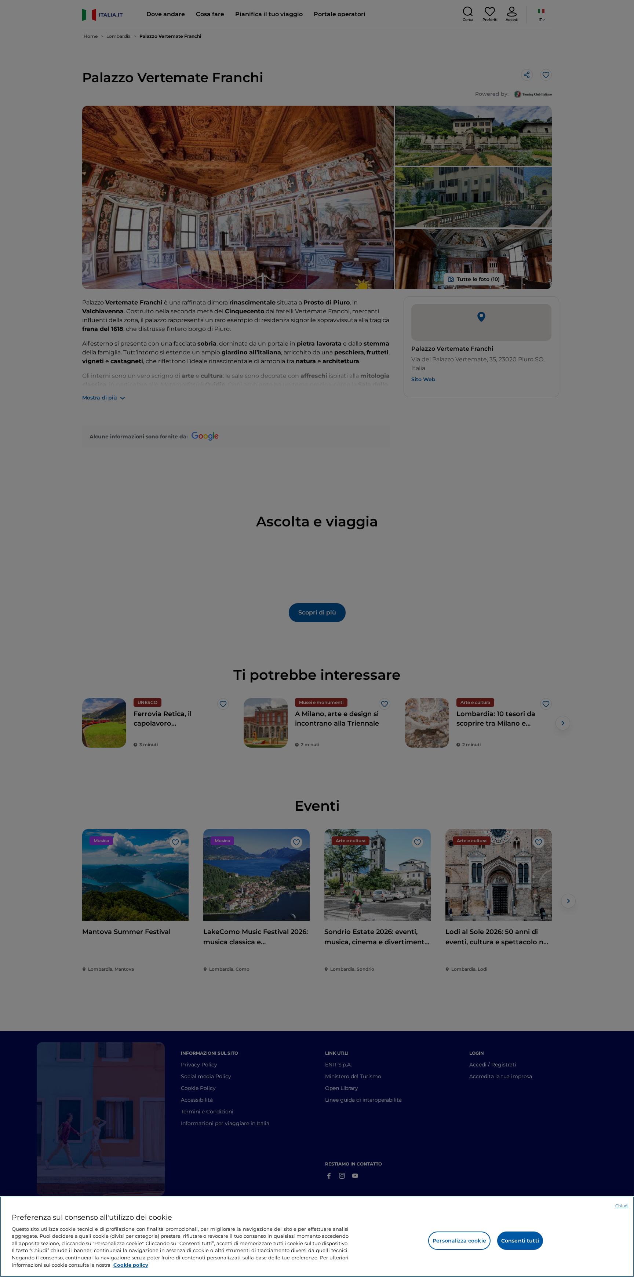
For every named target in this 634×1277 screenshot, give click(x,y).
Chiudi (621, 1205)
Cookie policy (130, 1264)
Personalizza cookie (459, 1240)
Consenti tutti (520, 1240)
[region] (317, 1236)
